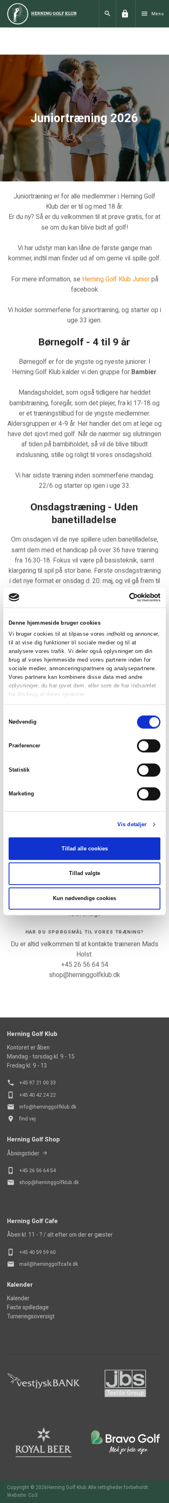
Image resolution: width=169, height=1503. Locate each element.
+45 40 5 (29, 1252)
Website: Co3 (22, 1495)
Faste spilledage (28, 1307)
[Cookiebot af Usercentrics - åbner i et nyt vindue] (124, 597)
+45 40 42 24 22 (37, 1095)
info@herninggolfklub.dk (47, 1107)
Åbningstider (23, 1153)
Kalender (18, 1298)
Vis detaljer (131, 824)
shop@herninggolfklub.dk (49, 1182)
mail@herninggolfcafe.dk (48, 1264)
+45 (24, 1170)
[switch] (148, 746)
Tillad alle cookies (85, 848)
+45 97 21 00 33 (37, 1083)
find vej (27, 1119)
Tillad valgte (84, 874)
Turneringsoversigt (31, 1316)
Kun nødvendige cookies (84, 898)
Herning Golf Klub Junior (116, 278)
